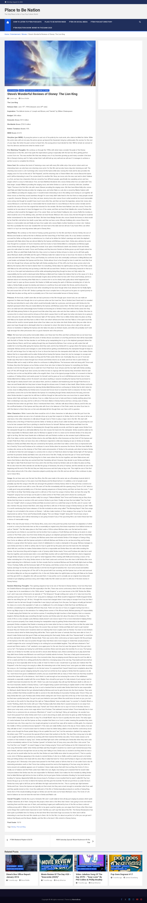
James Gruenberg (131, 877)
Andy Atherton (61, 880)
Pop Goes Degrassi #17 (122, 874)
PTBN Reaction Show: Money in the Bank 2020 (32, 28)
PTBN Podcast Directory (101, 22)
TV (125, 869)
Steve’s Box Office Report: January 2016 (18, 875)
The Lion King (21, 827)
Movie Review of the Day (60, 866)
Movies (21, 90)
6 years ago (13, 98)
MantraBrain (76, 900)
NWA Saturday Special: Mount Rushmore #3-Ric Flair (73, 841)
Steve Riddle (25, 98)
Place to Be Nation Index (55, 22)
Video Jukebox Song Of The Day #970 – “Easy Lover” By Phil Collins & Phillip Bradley (89, 877)
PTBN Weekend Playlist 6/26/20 (21, 840)
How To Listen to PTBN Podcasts (27, 22)
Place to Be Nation (22, 10)
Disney (13, 827)
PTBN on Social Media (78, 22)
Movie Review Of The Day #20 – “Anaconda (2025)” (56, 875)
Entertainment (12, 90)
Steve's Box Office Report (15, 869)
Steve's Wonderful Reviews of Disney (37, 90)
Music (89, 866)
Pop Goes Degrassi (117, 869)
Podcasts (51, 869)
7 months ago (13, 880)
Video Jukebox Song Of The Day (86, 869)
